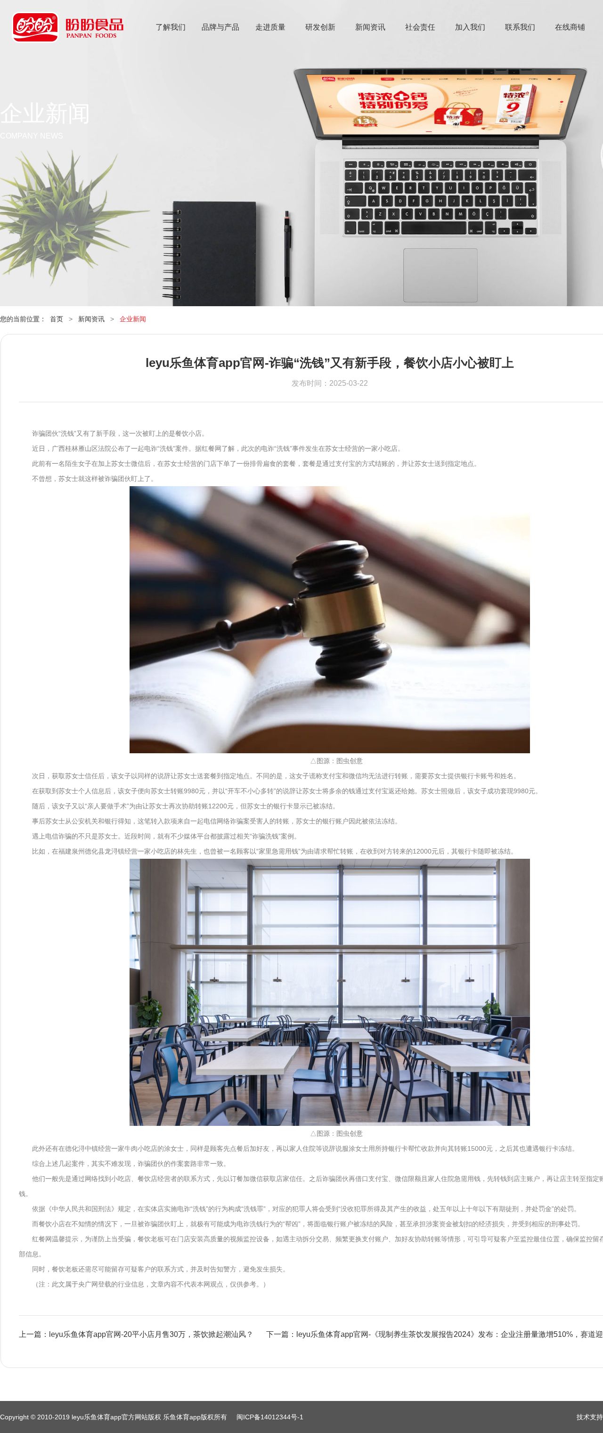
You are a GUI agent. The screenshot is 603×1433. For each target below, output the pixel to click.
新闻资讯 (370, 27)
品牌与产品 (220, 27)
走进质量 (270, 27)
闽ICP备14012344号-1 (269, 1417)
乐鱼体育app (67, 33)
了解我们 (170, 27)
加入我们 (470, 27)
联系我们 (520, 27)
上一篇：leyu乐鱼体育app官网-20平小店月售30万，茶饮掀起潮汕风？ (136, 1334)
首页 (56, 319)
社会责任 (420, 27)
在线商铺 (570, 27)
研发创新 (320, 27)
